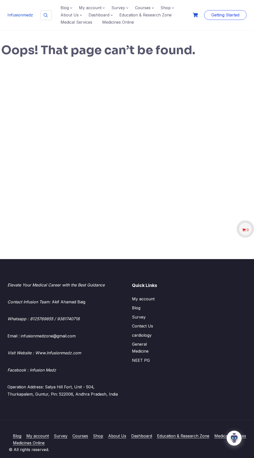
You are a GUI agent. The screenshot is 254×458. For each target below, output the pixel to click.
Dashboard (99, 14)
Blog (65, 7)
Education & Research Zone (145, 14)
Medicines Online (118, 22)
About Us (70, 14)
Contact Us (142, 325)
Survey (118, 7)
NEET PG (141, 360)
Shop (165, 7)
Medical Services (76, 22)
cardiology (142, 335)
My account (90, 7)
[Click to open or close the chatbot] (234, 438)
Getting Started (225, 14)
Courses (143, 7)
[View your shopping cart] (196, 15)
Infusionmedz (20, 14)
